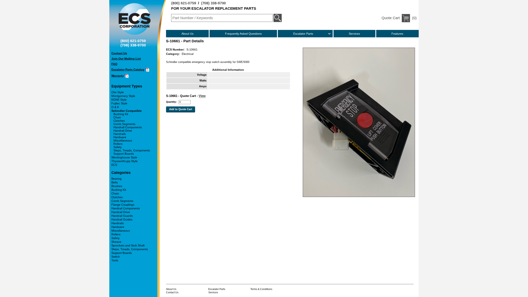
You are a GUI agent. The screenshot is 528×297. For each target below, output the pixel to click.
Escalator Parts (303, 33)
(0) (399, 18)
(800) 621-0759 (183, 3)
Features (397, 33)
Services (354, 33)
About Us (187, 33)
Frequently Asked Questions (243, 33)
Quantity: (171, 101)
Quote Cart (391, 18)
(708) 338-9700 (213, 3)
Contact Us (172, 292)
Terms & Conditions (261, 289)
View (202, 96)
